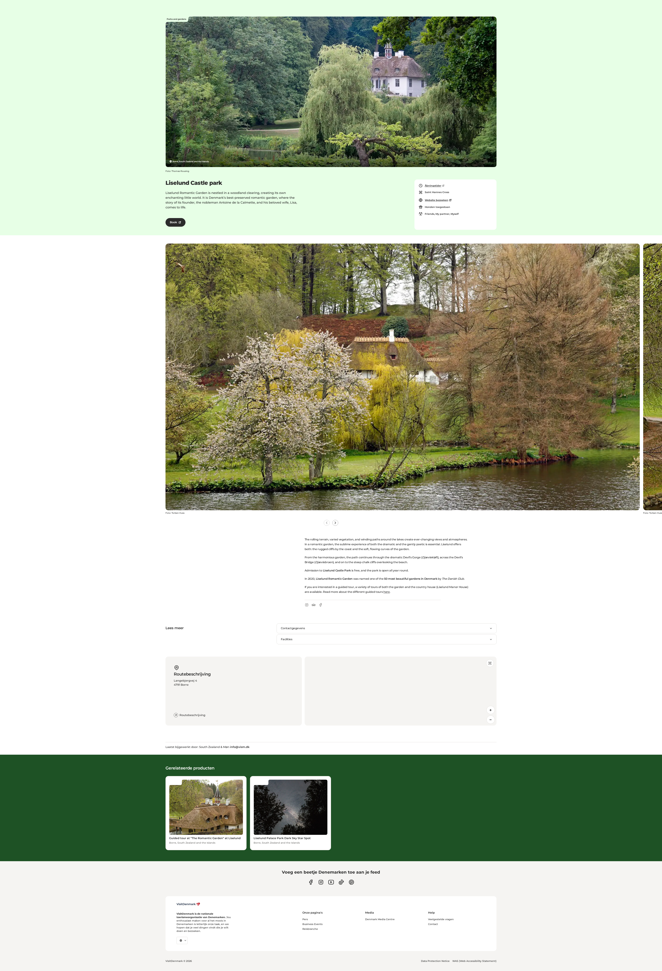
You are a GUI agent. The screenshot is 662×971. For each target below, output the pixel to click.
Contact (433, 924)
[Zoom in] (491, 710)
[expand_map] (490, 663)
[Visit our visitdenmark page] (331, 882)
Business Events (312, 924)
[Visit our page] (321, 882)
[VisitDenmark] (188, 904)
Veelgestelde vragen (441, 919)
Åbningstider (433, 185)
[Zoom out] (491, 720)
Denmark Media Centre (380, 919)
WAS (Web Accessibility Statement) (474, 961)
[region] (400, 691)
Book (173, 222)
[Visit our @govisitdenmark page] (341, 882)
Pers (305, 919)
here (386, 591)
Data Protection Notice (435, 961)
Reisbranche (310, 928)
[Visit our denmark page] (311, 882)
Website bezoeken (436, 200)
